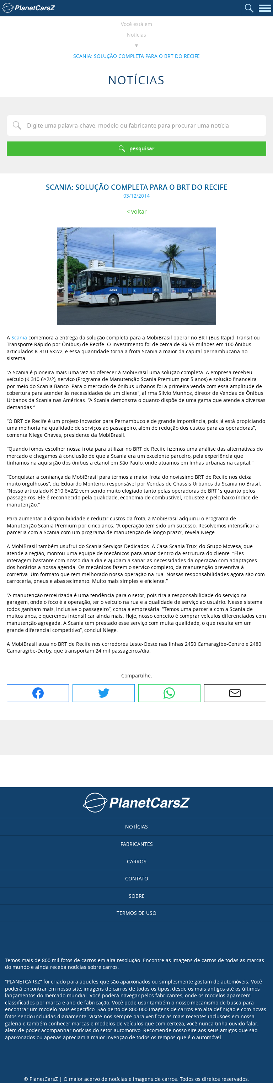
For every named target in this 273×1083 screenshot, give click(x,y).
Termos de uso (136, 913)
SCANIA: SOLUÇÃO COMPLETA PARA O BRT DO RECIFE (136, 56)
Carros (136, 861)
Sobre (137, 895)
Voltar (139, 211)
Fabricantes (137, 844)
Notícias (136, 34)
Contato (136, 878)
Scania (19, 337)
